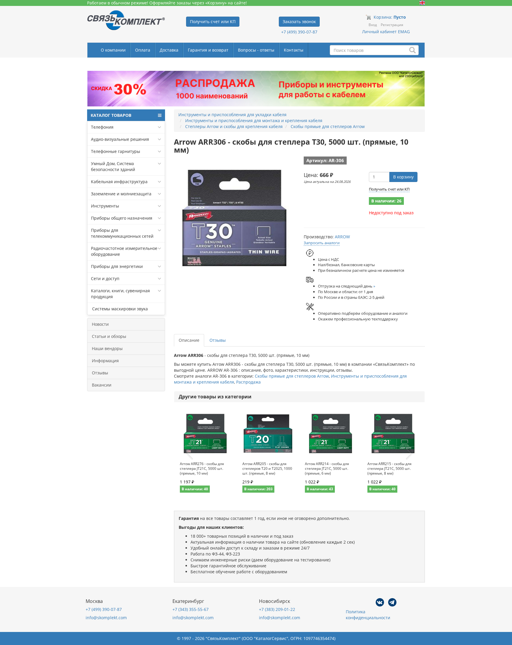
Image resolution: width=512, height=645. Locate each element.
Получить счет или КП (389, 189)
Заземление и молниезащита (121, 194)
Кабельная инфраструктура (119, 181)
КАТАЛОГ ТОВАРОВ (111, 115)
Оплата (142, 50)
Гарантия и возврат (208, 50)
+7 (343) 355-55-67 (190, 609)
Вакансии (101, 385)
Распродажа (248, 382)
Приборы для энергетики (117, 266)
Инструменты (105, 206)
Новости (100, 324)
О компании (113, 50)
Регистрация (392, 24)
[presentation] (189, 453)
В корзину (403, 177)
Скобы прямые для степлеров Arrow (292, 376)
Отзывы (100, 373)
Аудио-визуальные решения (120, 139)
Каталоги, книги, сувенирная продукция (120, 293)
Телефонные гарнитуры (115, 151)
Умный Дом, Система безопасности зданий (113, 166)
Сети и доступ (105, 278)
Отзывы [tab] (217, 340)
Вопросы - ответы (256, 50)
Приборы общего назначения (121, 218)
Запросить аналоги (322, 242)
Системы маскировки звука (119, 309)
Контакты (293, 50)
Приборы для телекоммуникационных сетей (122, 233)
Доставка (169, 50)
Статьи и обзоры (109, 336)
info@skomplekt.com (106, 617)
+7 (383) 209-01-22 (277, 609)
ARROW (342, 237)
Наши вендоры (107, 348)
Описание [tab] (189, 340)
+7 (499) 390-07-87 (299, 32)
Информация (105, 360)
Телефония (102, 127)
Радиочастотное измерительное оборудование (124, 251)
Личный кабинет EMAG (386, 31)
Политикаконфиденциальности (368, 614)
